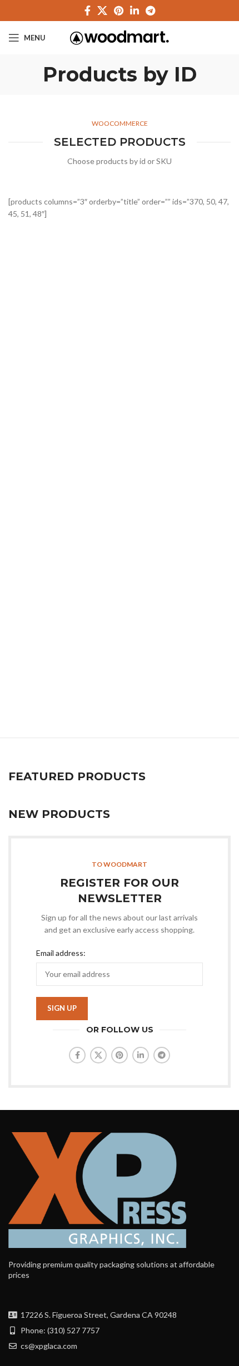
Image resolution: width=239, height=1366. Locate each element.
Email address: (61, 953)
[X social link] (102, 10)
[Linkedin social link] (134, 10)
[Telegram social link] (150, 10)
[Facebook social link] (87, 10)
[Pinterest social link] (119, 10)
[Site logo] (120, 37)
